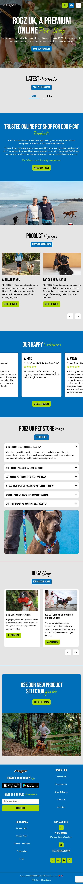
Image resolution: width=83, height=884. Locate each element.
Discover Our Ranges (41, 244)
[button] (78, 316)
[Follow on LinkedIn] (64, 860)
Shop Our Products (41, 48)
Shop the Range (11, 304)
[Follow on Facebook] (52, 860)
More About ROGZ (41, 167)
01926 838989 (61, 833)
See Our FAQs (41, 437)
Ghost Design (46, 880)
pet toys (19, 455)
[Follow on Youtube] (58, 860)
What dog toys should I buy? (18, 614)
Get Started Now (41, 702)
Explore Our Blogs (41, 581)
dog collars (60, 452)
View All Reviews (41, 404)
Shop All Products (41, 87)
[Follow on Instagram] (69, 860)
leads (26, 455)
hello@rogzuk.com (61, 851)
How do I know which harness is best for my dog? (59, 616)
